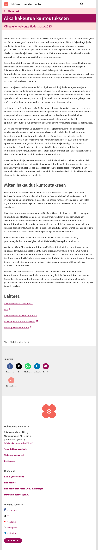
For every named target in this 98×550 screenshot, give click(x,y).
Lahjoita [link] (13, 540)
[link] (41, 4)
